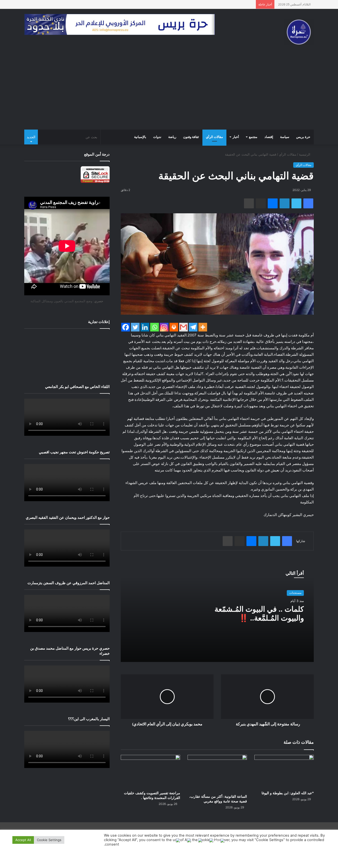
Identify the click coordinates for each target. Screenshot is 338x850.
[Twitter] (135, 327)
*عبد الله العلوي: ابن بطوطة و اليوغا (288, 793)
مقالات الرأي (214, 137)
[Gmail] (183, 327)
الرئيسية (305, 154)
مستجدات (295, 593)
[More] (202, 327)
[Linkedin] (145, 327)
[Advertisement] (169, 92)
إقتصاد (269, 137)
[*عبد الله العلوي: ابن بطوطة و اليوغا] (284, 771)
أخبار (236, 137)
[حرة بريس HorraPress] (299, 32)
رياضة (172, 137)
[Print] (173, 327)
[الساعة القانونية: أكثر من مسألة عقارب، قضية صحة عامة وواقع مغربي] (217, 773)
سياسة (284, 137)
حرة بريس (303, 137)
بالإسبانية (140, 137)
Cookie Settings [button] (49, 840)
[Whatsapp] (154, 327)
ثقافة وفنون (191, 137)
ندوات (157, 137)
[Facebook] (125, 327)
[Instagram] (164, 327)
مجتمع (253, 137)
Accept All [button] (23, 840)
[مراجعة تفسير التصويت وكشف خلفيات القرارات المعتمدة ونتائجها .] (150, 771)
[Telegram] (193, 327)
